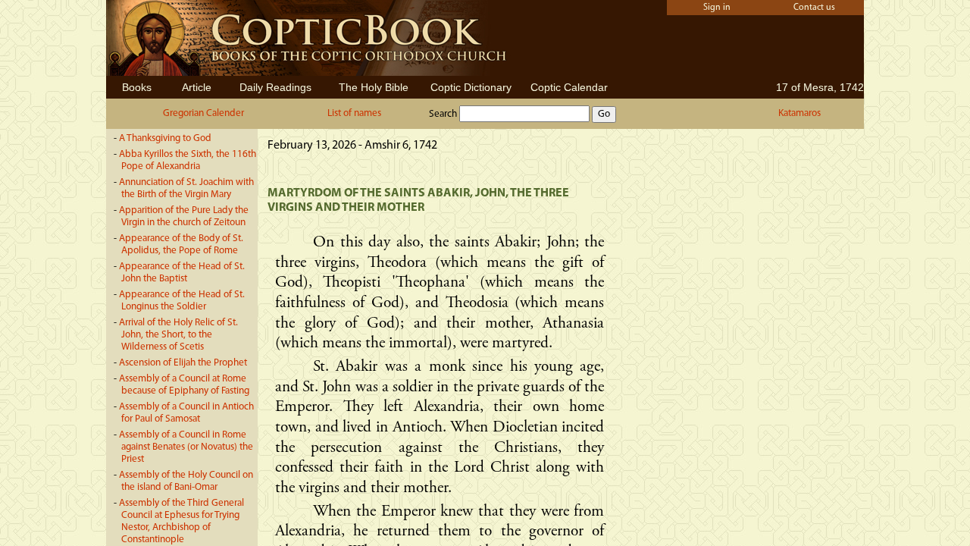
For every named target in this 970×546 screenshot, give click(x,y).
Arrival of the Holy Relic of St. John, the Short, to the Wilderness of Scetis (178, 335)
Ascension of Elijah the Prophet (183, 363)
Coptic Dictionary (471, 87)
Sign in (717, 7)
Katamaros (799, 113)
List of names (354, 113)
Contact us (814, 7)
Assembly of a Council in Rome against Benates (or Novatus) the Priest (186, 447)
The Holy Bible (373, 87)
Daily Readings (275, 87)
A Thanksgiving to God (165, 138)
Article (196, 87)
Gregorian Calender (203, 113)
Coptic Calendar (569, 87)
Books (137, 87)
